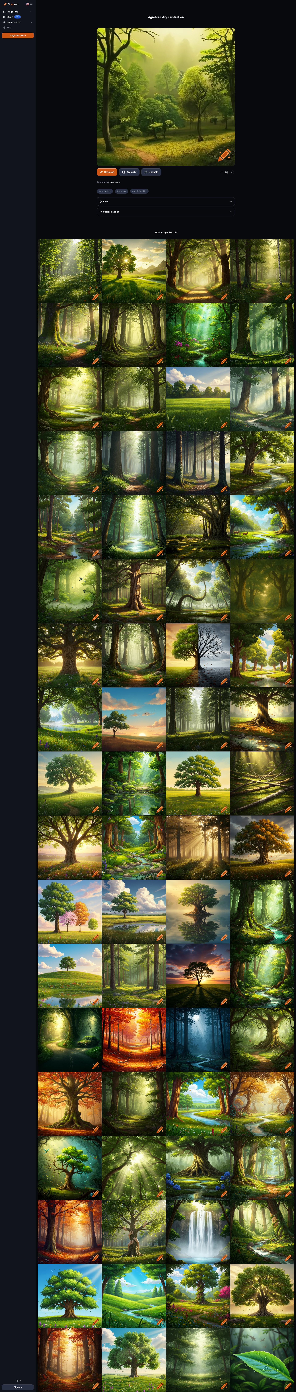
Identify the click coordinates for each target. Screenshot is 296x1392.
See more (115, 182)
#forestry (121, 191)
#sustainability (139, 191)
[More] (221, 172)
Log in (18, 1380)
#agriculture (105, 191)
